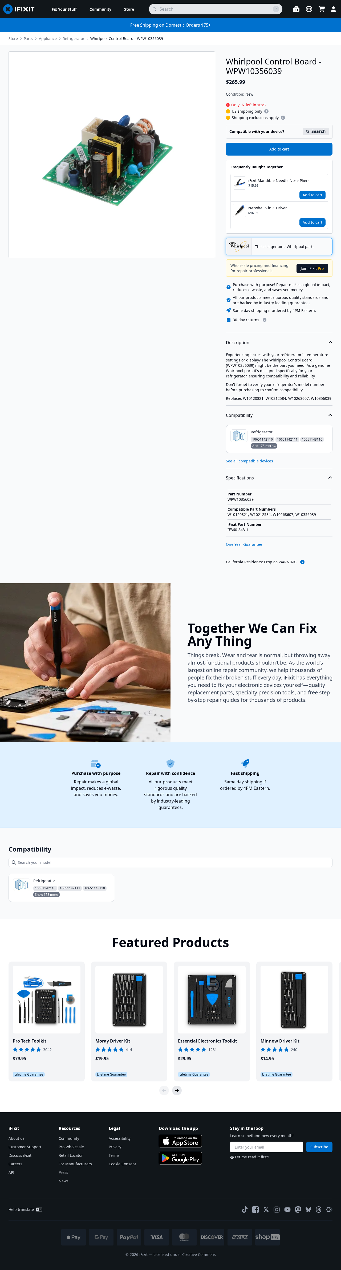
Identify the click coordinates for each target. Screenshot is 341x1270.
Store (13, 38)
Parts (28, 38)
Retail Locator (71, 1155)
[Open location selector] (309, 9)
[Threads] (318, 1209)
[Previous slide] (164, 1090)
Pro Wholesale (71, 1146)
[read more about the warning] (302, 562)
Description (237, 342)
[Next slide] (177, 1090)
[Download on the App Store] (180, 1141)
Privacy (115, 1146)
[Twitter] (266, 1209)
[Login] (333, 9)
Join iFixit (312, 268)
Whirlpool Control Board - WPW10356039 (126, 38)
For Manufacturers (75, 1163)
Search (318, 131)
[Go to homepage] (21, 9)
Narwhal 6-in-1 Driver (267, 207)
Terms (114, 1155)
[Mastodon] (298, 1209)
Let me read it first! (252, 1156)
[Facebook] (255, 1209)
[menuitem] (64, 9)
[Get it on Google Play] (180, 1158)
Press (63, 1172)
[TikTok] (245, 1209)
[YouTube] (287, 1209)
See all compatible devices (249, 460)
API (11, 1172)
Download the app (178, 1128)
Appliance (48, 38)
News (63, 1180)
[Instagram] (277, 1209)
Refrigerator (73, 38)
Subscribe (319, 1146)
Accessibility (120, 1138)
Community (69, 1138)
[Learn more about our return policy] (264, 320)
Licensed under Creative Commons (184, 1254)
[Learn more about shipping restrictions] (266, 111)
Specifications (240, 478)
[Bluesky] (308, 1209)
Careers (15, 1163)
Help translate (21, 1209)
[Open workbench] (296, 9)
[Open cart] (321, 9)
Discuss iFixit (20, 1155)
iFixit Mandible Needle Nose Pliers (279, 180)
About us (17, 1138)
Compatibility (239, 415)
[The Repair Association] (329, 1209)
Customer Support (25, 1146)
